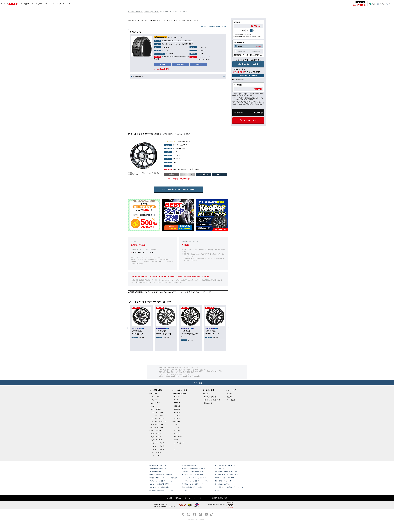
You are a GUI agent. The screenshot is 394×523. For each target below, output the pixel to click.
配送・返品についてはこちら (143, 252)
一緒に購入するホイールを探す (248, 64)
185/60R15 (198, 50)
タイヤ (25, 4)
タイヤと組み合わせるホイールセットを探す (178, 189)
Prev (128, 328)
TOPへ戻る (198, 383)
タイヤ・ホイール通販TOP (135, 11)
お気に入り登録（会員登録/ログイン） (214, 26)
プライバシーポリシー (190, 498)
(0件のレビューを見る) (204, 59)
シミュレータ (61, 4)
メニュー (47, 4)
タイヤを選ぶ (155, 11)
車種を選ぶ (147, 11)
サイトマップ (204, 498)
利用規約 (178, 498)
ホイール (37, 4)
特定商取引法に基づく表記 (219, 498)
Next (229, 328)
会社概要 (169, 498)
